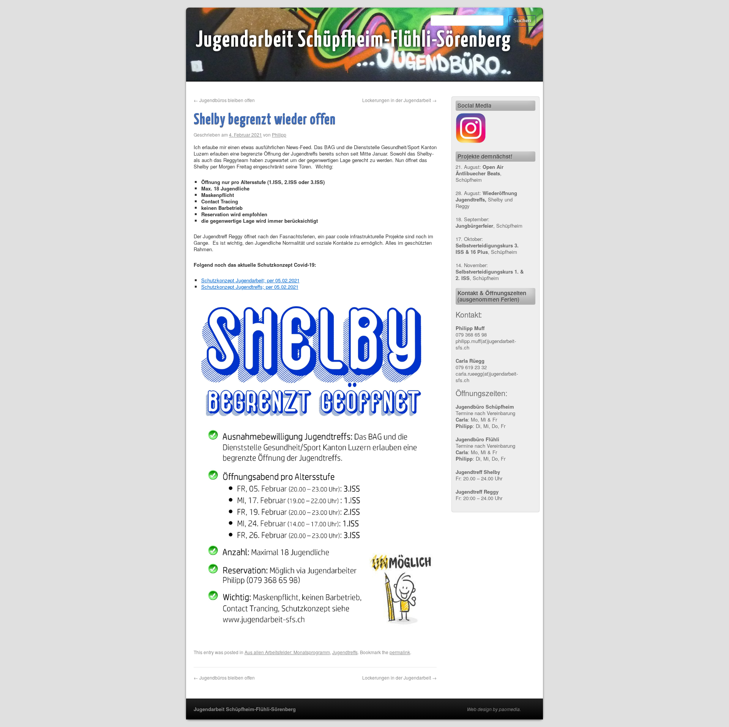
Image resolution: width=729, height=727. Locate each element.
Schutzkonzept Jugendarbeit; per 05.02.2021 (250, 280)
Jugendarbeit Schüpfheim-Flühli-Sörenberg (353, 40)
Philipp (279, 134)
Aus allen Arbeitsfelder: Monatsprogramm (287, 652)
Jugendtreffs (345, 652)
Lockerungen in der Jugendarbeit (399, 100)
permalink (400, 652)
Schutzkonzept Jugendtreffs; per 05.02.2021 (249, 286)
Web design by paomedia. (494, 709)
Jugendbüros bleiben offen (224, 100)
